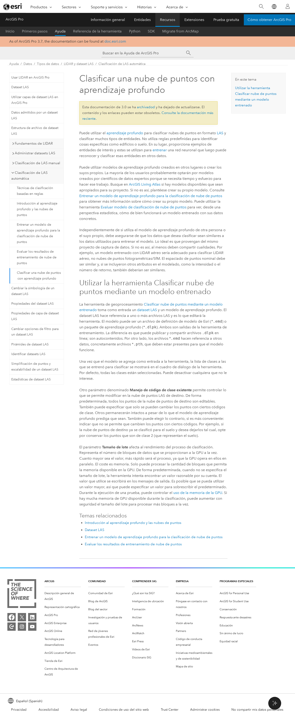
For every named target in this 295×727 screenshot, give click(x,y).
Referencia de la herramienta (97, 31)
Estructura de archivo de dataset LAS (34, 131)
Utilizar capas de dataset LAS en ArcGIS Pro (34, 100)
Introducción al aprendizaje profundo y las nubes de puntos (37, 209)
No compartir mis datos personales (257, 710)
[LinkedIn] (32, 617)
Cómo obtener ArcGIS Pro (269, 20)
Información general (108, 20)
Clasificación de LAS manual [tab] (37, 163)
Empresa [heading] (182, 581)
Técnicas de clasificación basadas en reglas (35, 191)
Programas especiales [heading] (236, 581)
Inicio (10, 31)
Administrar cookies (205, 710)
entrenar (160, 150)
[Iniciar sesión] (287, 6)
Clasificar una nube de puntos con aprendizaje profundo (39, 275)
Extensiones (194, 20)
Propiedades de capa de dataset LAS (35, 316)
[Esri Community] (11, 626)
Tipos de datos (48, 64)
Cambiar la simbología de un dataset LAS (32, 291)
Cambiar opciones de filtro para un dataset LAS (35, 332)
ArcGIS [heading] (49, 581)
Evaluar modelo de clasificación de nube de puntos (143, 207)
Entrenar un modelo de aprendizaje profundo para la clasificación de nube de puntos (38, 233)
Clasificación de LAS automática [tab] (29, 176)
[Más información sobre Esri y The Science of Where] (21, 594)
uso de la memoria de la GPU (197, 493)
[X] (22, 617)
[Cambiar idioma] (274, 6)
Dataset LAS (20, 87)
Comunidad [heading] (97, 581)
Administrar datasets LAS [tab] (35, 153)
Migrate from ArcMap (180, 31)
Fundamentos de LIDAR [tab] (34, 143)
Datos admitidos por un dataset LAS (34, 115)
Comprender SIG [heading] (144, 581)
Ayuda (60, 31)
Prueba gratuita (226, 20)
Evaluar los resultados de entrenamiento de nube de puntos (36, 257)
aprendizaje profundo (124, 133)
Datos (28, 64)
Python (134, 31)
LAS (220, 133)
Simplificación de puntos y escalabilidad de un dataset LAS (34, 366)
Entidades (142, 20)
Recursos (167, 20)
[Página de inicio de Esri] (13, 6)
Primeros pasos (34, 31)
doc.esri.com (115, 41)
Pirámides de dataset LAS (30, 344)
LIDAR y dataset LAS (79, 64)
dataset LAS (147, 310)
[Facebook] (11, 617)
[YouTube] (32, 626)
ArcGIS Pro (15, 19)
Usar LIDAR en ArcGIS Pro (30, 77)
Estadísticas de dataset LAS (31, 379)
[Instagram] (22, 626)
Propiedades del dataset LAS (32, 304)
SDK (151, 31)
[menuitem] (62, 596)
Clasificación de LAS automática (121, 64)
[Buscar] (261, 6)
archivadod (146, 107)
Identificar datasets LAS (28, 354)
